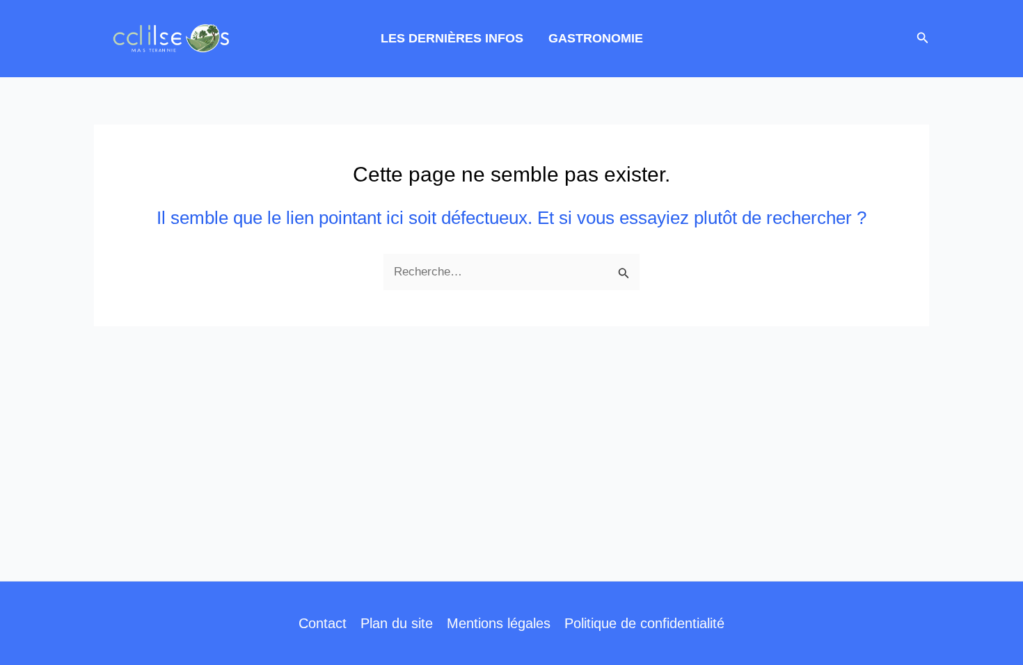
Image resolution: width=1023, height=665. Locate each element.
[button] (923, 38)
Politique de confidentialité (644, 623)
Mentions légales (498, 623)
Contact (323, 623)
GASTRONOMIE (595, 38)
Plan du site (396, 623)
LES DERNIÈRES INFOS (452, 38)
